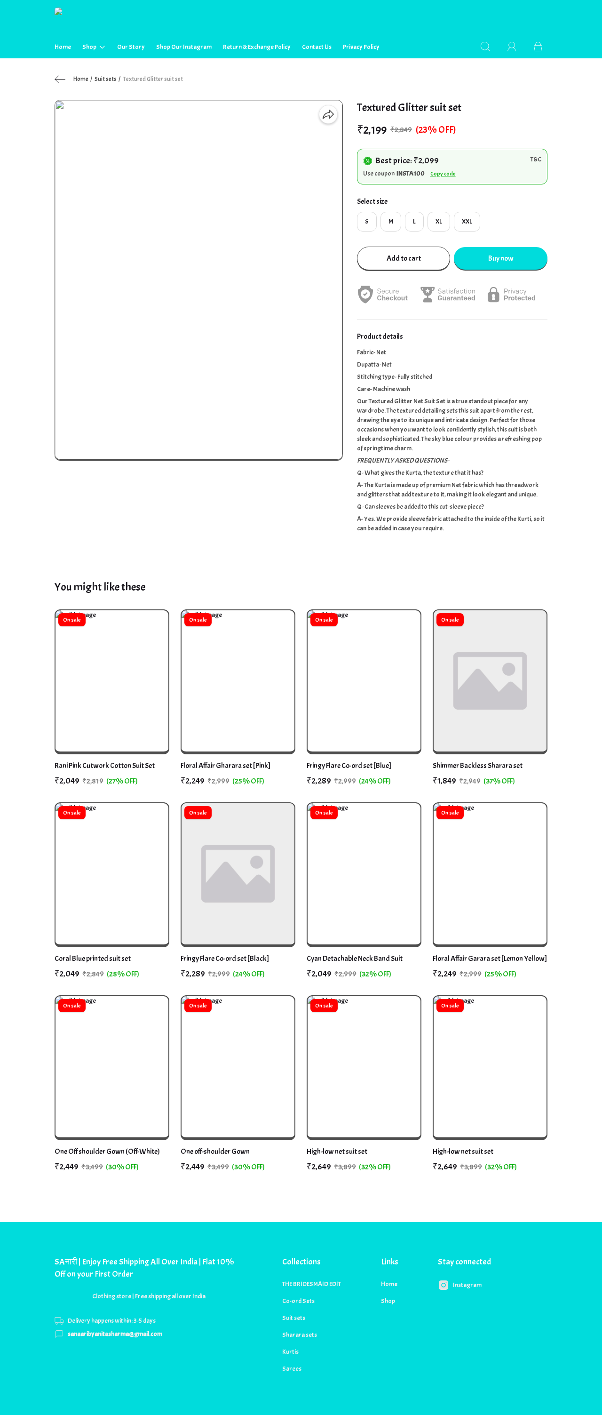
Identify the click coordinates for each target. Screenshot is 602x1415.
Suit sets (106, 79)
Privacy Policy (361, 47)
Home (63, 47)
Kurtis (290, 1352)
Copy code (443, 173)
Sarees (291, 1369)
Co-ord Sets (298, 1301)
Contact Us (317, 47)
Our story (131, 47)
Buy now (501, 258)
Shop (89, 47)
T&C (536, 159)
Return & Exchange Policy (257, 47)
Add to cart (404, 258)
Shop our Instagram (184, 47)
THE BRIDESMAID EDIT (311, 1284)
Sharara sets (299, 1335)
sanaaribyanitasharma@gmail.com (115, 1334)
